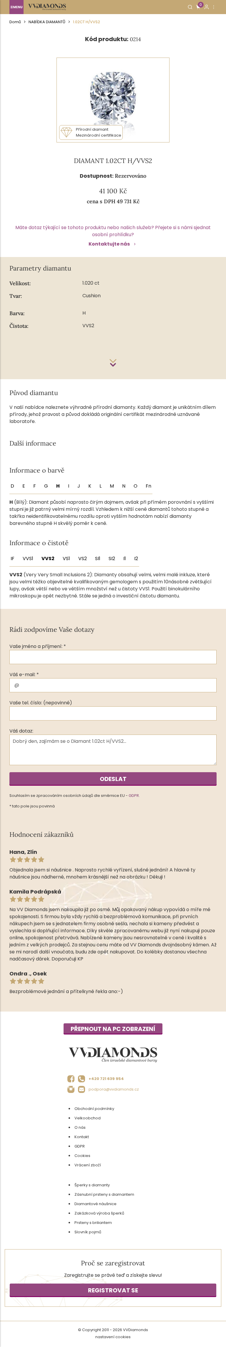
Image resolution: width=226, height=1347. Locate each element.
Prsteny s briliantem (93, 1222)
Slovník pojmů (87, 1232)
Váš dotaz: (21, 731)
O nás (80, 1127)
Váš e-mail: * (24, 674)
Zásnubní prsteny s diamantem (104, 1194)
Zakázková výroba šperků (99, 1213)
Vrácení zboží (87, 1165)
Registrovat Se (113, 1290)
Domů (15, 22)
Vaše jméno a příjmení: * (37, 646)
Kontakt (81, 1137)
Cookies (82, 1155)
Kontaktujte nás (109, 244)
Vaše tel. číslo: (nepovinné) (40, 702)
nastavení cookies (113, 1337)
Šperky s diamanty (92, 1185)
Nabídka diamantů (47, 22)
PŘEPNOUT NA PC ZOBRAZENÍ (113, 1029)
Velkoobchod (87, 1118)
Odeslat (113, 779)
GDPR (134, 795)
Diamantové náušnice (95, 1204)
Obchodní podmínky (94, 1108)
